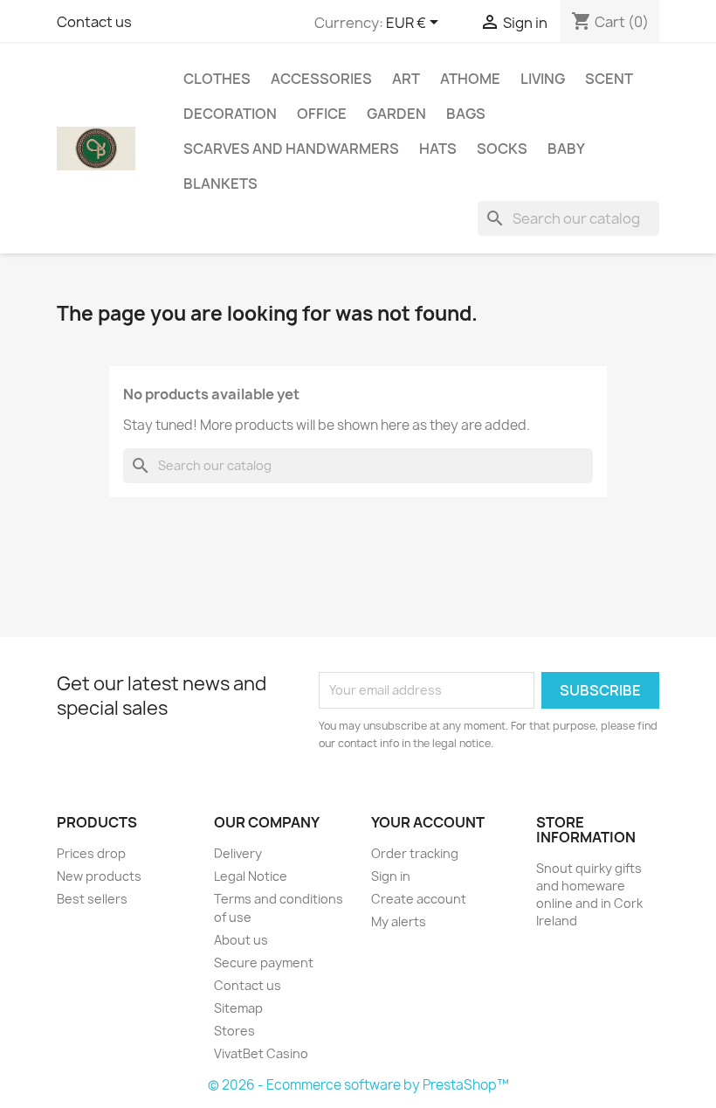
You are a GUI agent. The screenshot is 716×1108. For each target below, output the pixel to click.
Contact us (94, 21)
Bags (465, 113)
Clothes (217, 78)
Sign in (390, 876)
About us (241, 939)
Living (542, 78)
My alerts (398, 921)
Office (322, 113)
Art (406, 78)
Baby (566, 148)
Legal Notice (250, 876)
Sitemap (238, 1008)
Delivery (238, 853)
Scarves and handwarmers (291, 148)
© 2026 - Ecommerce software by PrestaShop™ (358, 1085)
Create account (418, 898)
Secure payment (263, 962)
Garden (396, 113)
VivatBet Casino (261, 1053)
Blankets (220, 183)
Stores (234, 1030)
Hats (438, 148)
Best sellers (92, 898)
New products (99, 876)
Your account (428, 822)
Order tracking (414, 853)
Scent (609, 78)
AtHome (470, 78)
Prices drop (91, 853)
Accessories (321, 78)
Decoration (230, 113)
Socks (502, 148)
